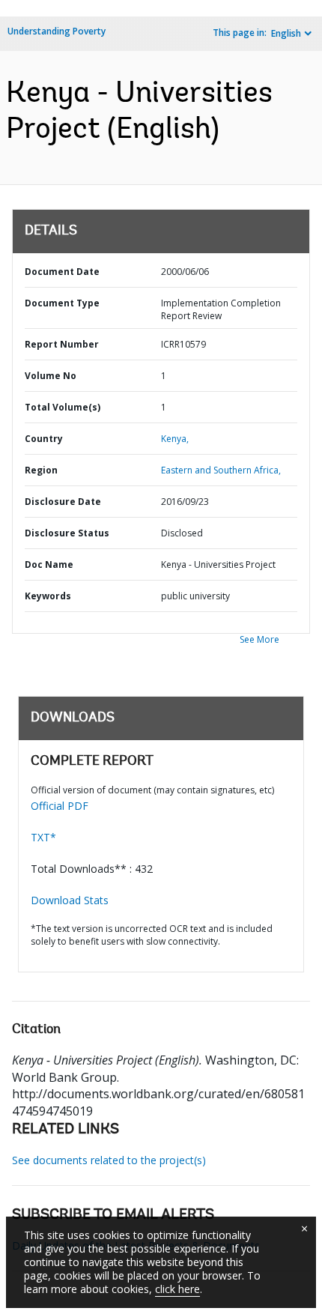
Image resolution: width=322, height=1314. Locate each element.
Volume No (50, 375)
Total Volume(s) (62, 407)
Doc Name (49, 564)
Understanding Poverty (56, 31)
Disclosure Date (63, 501)
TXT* (43, 837)
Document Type (62, 303)
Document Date (62, 271)
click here (177, 1289)
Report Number (62, 344)
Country (44, 438)
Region (41, 470)
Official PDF (59, 806)
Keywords (48, 596)
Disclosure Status (67, 533)
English (286, 33)
